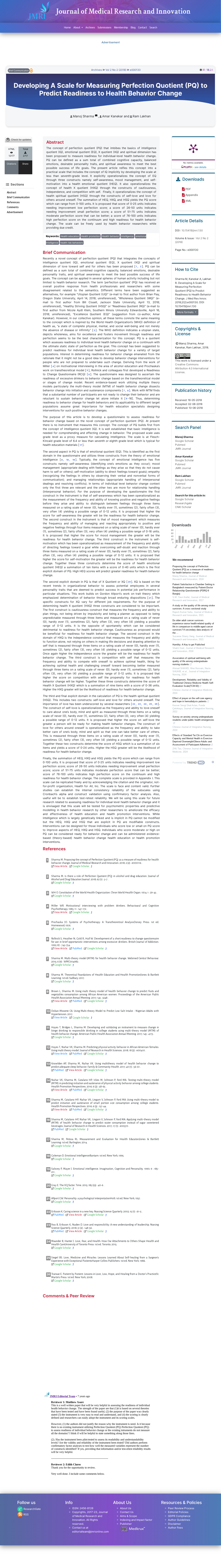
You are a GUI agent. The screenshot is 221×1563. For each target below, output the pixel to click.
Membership (121, 27)
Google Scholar (81, 866)
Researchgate (183, 503)
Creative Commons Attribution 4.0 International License (191, 368)
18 (67, 459)
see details (200, 167)
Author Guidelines (179, 1519)
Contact (142, 27)
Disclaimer (174, 1523)
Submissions (104, 27)
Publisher (126, 1523)
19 (74, 459)
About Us (125, 1508)
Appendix (191, 195)
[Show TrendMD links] (213, 762)
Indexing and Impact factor (136, 1519)
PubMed (77, 948)
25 (150, 704)
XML (188, 200)
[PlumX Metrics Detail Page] (193, 148)
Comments (13, 207)
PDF (188, 189)
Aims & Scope (128, 1516)
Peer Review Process (181, 1508)
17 (81, 445)
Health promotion (90, 236)
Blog (133, 27)
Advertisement (15, 212)
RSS (26, 1514)
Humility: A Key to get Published (188, 644)
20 (129, 581)
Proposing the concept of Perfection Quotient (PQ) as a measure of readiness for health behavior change (193, 569)
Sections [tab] (17, 184)
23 (139, 704)
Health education (70, 236)
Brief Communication (18, 197)
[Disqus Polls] (101, 1343)
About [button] (77, 27)
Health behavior (110, 236)
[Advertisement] (110, 52)
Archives (90, 27)
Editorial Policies (178, 1512)
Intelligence (127, 236)
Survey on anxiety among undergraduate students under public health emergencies (193, 718)
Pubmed (180, 444)
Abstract (11, 192)
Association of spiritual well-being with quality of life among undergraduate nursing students (191, 661)
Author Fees (175, 1527)
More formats (185, 312)
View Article (60, 866)
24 (145, 704)
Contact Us (126, 1512)
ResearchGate (32, 1509)
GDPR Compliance (179, 1516)
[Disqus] (101, 1433)
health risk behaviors (71, 242)
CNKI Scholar (183, 507)
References (13, 202)
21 (150, 598)
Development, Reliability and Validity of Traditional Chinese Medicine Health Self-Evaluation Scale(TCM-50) (193, 682)
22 (133, 704)
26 (156, 704)
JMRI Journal (183, 448)
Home (67, 27)
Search (153, 27)
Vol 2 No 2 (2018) (115, 69)
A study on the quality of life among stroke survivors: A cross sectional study (193, 607)
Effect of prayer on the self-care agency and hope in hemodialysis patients (192, 700)
